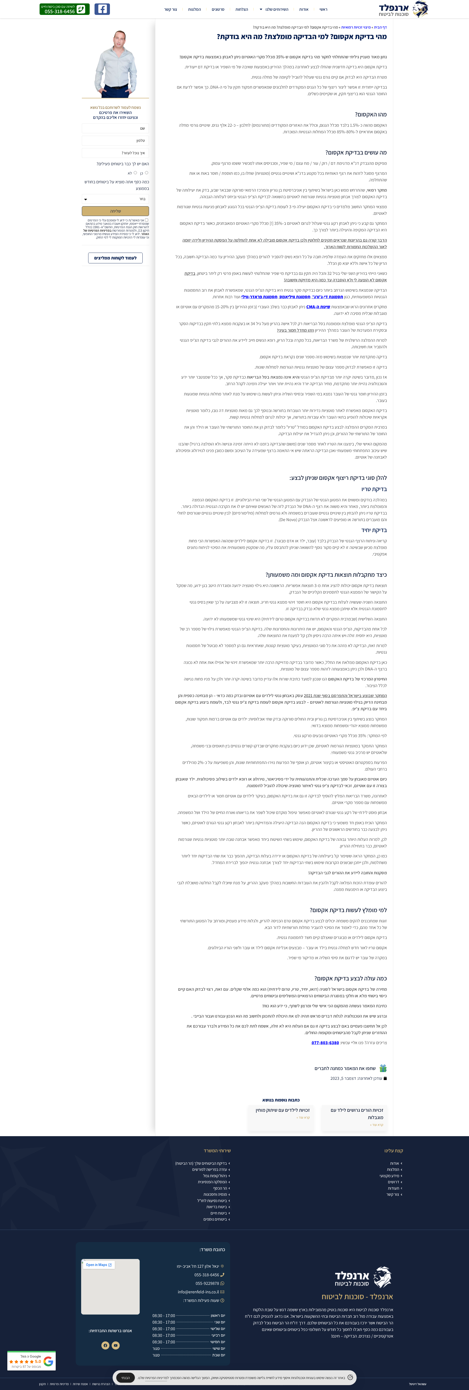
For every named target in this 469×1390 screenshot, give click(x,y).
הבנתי (125, 1377)
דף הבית (380, 27)
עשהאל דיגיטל (417, 1384)
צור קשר (170, 9)
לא (130, 173)
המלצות (194, 9)
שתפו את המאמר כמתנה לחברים (345, 1068)
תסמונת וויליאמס (294, 296)
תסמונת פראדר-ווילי (259, 296)
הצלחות (241, 9)
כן (141, 173)
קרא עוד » (376, 1124)
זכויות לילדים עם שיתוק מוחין (283, 1110)
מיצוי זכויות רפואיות (356, 27)
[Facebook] (105, 1345)
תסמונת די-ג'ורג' (327, 296)
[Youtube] (116, 1345)
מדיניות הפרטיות (156, 1377)
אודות (304, 9)
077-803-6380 (325, 1042)
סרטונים (218, 9)
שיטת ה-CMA (318, 306)
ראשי (323, 9)
